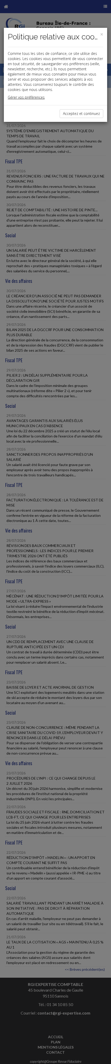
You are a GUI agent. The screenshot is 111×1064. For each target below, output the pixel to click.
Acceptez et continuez (81, 113)
